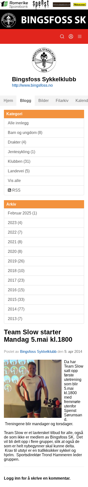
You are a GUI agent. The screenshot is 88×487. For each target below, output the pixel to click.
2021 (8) (15, 242)
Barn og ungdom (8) (25, 132)
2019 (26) (16, 261)
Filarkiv (62, 100)
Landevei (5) (19, 171)
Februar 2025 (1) (22, 213)
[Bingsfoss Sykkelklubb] (44, 14)
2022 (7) (15, 232)
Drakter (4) (17, 142)
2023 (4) (15, 223)
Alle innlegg (18, 123)
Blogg (25, 100)
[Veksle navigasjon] (79, 36)
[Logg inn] (70, 36)
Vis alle (14, 181)
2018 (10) (16, 271)
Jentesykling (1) (21, 152)
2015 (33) (16, 299)
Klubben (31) (19, 161)
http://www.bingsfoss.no (32, 85)
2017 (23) (16, 280)
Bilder (43, 100)
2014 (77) (16, 309)
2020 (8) (15, 251)
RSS (16, 190)
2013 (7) (15, 319)
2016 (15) (16, 290)
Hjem (8, 100)
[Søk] (62, 36)
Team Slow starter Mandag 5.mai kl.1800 (38, 335)
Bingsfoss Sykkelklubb (38, 351)
